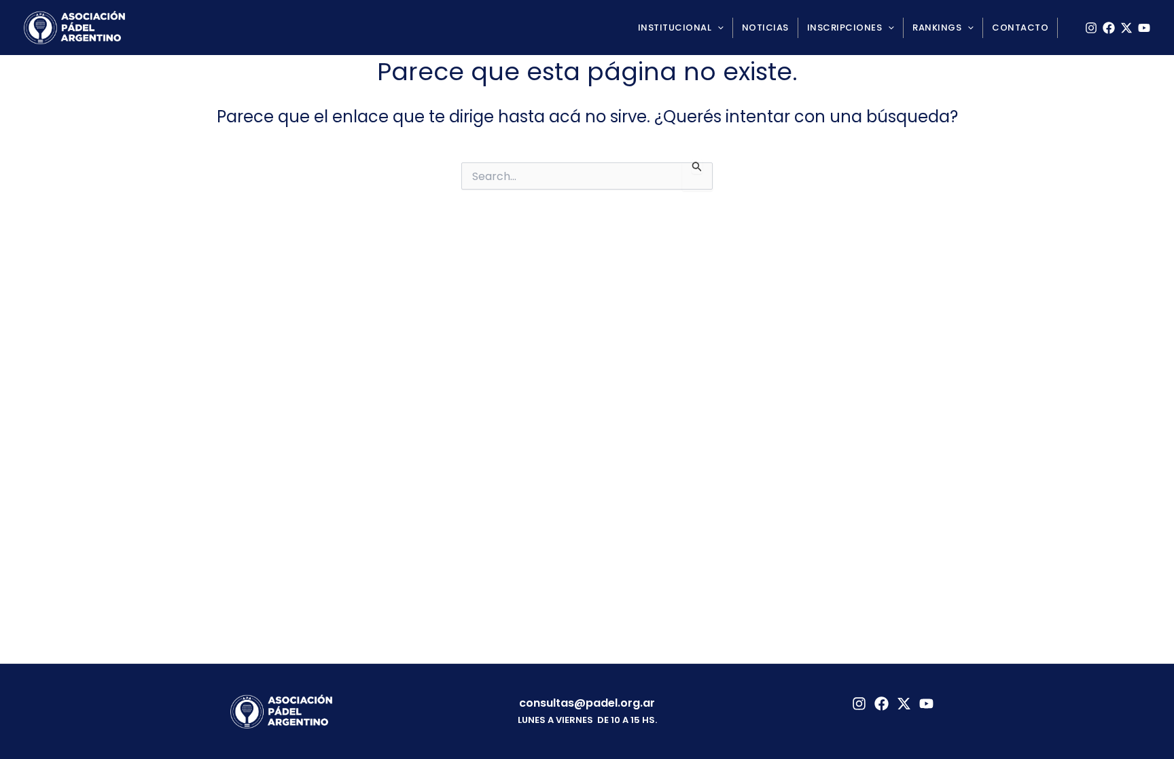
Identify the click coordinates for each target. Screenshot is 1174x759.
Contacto (1020, 27)
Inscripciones (845, 27)
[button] (717, 28)
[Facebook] (1109, 28)
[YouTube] (1144, 28)
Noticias (765, 27)
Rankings (936, 27)
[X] (1126, 28)
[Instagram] (1091, 28)
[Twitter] (904, 703)
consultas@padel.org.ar (587, 703)
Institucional (675, 27)
